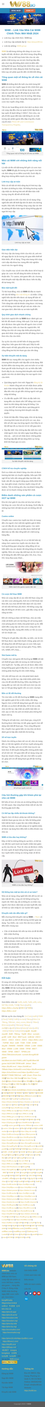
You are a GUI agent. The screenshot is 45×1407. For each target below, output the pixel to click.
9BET (34, 1049)
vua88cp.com (19, 1231)
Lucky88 (5, 1220)
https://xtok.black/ (14, 1081)
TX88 (16, 1005)
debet (28, 1063)
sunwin (36, 1034)
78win (37, 917)
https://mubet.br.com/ (10, 1202)
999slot (30, 1152)
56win (16, 1105)
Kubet (31, 1155)
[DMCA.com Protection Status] (9, 1362)
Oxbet (16, 1234)
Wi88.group (21, 46)
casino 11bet (8, 1128)
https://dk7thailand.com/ (11, 1167)
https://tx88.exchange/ (10, 1134)
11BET (17, 1175)
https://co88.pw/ (8, 1211)
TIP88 (28, 1049)
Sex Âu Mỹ (29, 1084)
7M (17, 1096)
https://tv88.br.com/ (27, 1117)
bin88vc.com (30, 1228)
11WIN (14, 1353)
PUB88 (17, 1149)
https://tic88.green (9, 1205)
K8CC (22, 1008)
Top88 (29, 1060)
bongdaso (6, 1353)
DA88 (11, 1005)
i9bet (7, 1060)
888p (21, 1105)
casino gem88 (13, 1125)
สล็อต (11, 1178)
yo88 (13, 1028)
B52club (5, 1025)
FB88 (40, 1016)
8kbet (28, 1022)
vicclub (22, 1019)
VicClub (28, 1016)
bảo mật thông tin (23, 295)
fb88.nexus (14, 1359)
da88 (25, 1002)
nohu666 (5, 1108)
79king (29, 1019)
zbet (18, 1022)
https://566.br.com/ (9, 1114)
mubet (17, 1128)
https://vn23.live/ (27, 1140)
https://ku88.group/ (22, 1217)
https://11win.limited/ (10, 1102)
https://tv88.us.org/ (9, 1161)
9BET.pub (22, 1037)
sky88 (16, 1131)
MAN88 (27, 1226)
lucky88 (5, 1356)
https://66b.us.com (9, 1164)
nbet (4, 1237)
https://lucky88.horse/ (24, 1211)
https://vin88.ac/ (24, 1066)
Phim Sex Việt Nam (13, 1078)
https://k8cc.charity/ (10, 1008)
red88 (20, 1223)
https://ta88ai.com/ (9, 1223)
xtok (41, 1090)
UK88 (39, 1175)
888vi (32, 1119)
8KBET (11, 1093)
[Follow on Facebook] (26, 1293)
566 (26, 1105)
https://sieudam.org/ (10, 1321)
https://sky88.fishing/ (10, 1214)
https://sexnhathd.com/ (11, 1330)
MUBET (5, 1075)
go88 (4, 1037)
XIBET (17, 1052)
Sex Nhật (27, 1081)
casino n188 (38, 1125)
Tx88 (26, 1155)
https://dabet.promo (9, 1199)
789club (11, 1022)
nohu (39, 1002)
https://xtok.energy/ (30, 1090)
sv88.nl (5, 1306)
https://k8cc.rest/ (9, 1011)
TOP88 (6, 1043)
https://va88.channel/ (28, 1202)
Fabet (30, 1028)
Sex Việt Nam (18, 1084)
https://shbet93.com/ (17, 1069)
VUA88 (20, 1119)
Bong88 (32, 1055)
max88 (5, 1034)
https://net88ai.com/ (23, 1220)
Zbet (4, 1019)
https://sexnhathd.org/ (11, 1332)
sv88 (27, 1237)
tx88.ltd (31, 1037)
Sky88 (4, 1046)
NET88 (5, 1005)
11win (29, 1075)
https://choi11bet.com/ (11, 1072)
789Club (17, 1075)
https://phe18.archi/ (9, 1315)
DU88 (27, 1119)
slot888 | (5, 1178)
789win (5, 1069)
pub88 (39, 1146)
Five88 (14, 1099)
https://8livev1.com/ (28, 1096)
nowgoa (13, 1350)
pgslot (17, 1178)
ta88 (25, 1223)
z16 (27, 1178)
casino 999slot (26, 1125)
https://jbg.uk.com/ (27, 1131)
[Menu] (3, 4)
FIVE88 (39, 1226)
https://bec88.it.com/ (26, 1208)
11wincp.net (32, 1231)
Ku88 (33, 1128)
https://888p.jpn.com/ (10, 1117)
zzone (23, 1022)
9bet (14, 1037)
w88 (36, 1028)
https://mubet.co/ (26, 1102)
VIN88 (27, 1046)
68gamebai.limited (9, 1303)
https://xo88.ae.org (9, 1208)
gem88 (34, 1234)
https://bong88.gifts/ (10, 1146)
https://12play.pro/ (9, 1122)
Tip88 (23, 1034)
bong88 (24, 1172)
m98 (23, 1178)
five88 (33, 1031)
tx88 (9, 1037)
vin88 (39, 1178)
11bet (4, 1181)
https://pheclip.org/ (9, 1327)
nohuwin (17, 1055)
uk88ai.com (36, 1217)
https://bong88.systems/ (29, 1143)
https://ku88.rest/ (9, 1066)
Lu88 (23, 1060)
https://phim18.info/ (9, 1338)
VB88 (4, 1031)
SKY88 (10, 1237)
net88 (32, 1181)
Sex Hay (35, 1081)
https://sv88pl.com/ (25, 1184)
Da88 (19, 1002)
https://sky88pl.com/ (28, 1187)
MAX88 (39, 1093)
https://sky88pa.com (10, 1196)
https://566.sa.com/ (25, 1164)
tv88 (37, 1119)
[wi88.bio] (22, 4)
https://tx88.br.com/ (35, 1149)
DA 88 (22, 1237)
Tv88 (15, 1181)
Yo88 (16, 1019)
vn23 (31, 1105)
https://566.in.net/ (25, 1114)
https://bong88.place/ (10, 1143)
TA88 (10, 1019)
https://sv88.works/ (9, 1184)
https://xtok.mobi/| (14, 1090)
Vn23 (15, 1158)
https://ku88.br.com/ (9, 1137)
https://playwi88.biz (35, 42)
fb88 (11, 1034)
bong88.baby (7, 1300)
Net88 (20, 1226)
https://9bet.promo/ (28, 1134)
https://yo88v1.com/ (30, 1072)
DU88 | (6, 1152)
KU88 (12, 1063)
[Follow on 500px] (26, 1299)
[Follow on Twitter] (30, 1293)
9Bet (22, 1128)
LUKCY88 (31, 1175)
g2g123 (33, 1178)
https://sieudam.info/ (10, 1318)
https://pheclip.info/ (9, 1324)
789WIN (12, 1046)
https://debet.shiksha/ (28, 1214)
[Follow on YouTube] (39, 1293)
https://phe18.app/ (9, 1312)
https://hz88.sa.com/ (26, 1111)
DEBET (23, 1175)
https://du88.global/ (26, 1137)
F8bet (35, 1022)
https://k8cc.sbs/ (35, 1040)
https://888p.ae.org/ (9, 1111)
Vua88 (39, 1128)
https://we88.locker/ (25, 1122)
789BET (19, 1093)
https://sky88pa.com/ (10, 1187)
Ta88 (3, 1226)
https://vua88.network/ (10, 1140)
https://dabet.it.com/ (27, 1190)
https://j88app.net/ (9, 1347)
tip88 (28, 1031)
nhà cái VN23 (23, 1161)
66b (35, 1105)
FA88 (18, 1060)
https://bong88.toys (9, 1169)
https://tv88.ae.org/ (9, 1119)
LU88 (33, 1046)
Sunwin (29, 1158)
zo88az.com (7, 1231)
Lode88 (5, 1234)
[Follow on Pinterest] (35, 1293)
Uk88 (9, 1226)
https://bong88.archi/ (27, 1146)
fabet (29, 1234)
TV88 (17, 1172)
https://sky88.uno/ (9, 1344)
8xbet (24, 1028)
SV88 (34, 1043)
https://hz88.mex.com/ (18, 1108)
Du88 (28, 1128)
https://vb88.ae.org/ (25, 1205)
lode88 (11, 1217)
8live (8, 1028)
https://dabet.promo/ (10, 1190)
